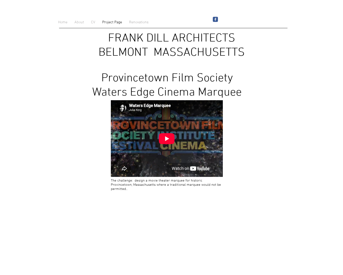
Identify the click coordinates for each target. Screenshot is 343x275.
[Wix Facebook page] (215, 19)
